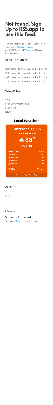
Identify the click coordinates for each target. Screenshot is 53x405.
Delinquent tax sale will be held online (26, 68)
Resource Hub (9, 302)
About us (7, 328)
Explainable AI (9, 255)
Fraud (5, 276)
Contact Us (8, 341)
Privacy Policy (9, 345)
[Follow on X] (24, 395)
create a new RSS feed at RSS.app (19, 47)
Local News (10, 107)
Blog (7, 99)
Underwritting (9, 285)
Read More (29, 50)
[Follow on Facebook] (18, 395)
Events (6, 336)
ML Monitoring (9, 259)
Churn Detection (10, 280)
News (8, 111)
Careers (6, 332)
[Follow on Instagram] (34, 395)
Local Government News (17, 103)
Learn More (8, 311)
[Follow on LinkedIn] (29, 395)
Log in (7, 196)
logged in (20, 221)
